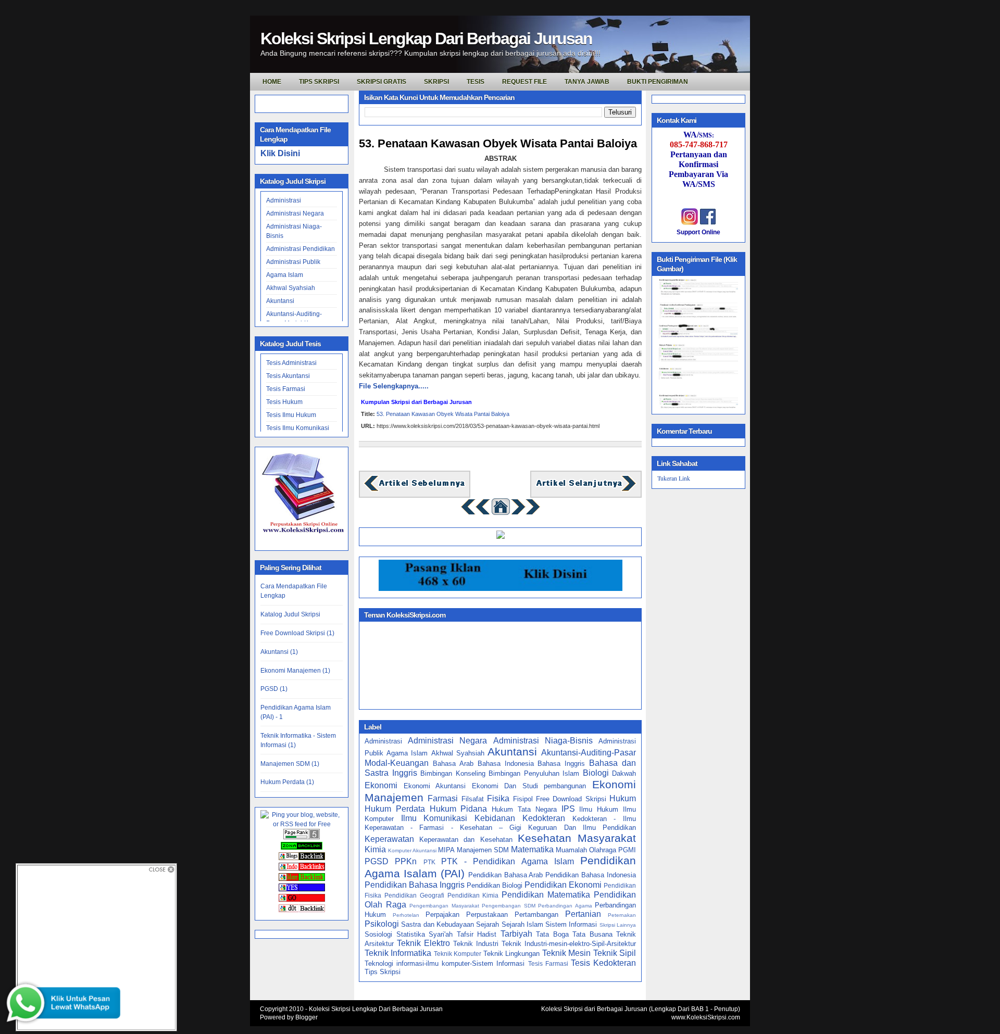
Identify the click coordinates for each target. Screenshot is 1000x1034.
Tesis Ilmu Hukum (291, 415)
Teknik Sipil (614, 953)
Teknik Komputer (457, 953)
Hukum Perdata (395, 808)
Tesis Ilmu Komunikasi (297, 428)
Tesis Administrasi (291, 363)
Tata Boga (552, 934)
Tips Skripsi (319, 81)
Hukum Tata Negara (524, 809)
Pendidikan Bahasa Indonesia (590, 875)
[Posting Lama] (586, 490)
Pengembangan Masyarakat (444, 906)
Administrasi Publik (293, 262)
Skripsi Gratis (381, 81)
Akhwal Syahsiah (290, 288)
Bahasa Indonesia (506, 763)
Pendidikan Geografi (414, 895)
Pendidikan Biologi (494, 885)
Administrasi (283, 200)
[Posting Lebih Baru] (414, 490)
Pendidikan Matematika (546, 894)
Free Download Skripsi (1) (297, 633)
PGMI (627, 850)
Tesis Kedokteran (603, 963)
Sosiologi (378, 934)
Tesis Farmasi (285, 389)
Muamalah (571, 850)
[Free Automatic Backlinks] (301, 847)
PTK (429, 862)
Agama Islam (284, 275)
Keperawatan (389, 839)
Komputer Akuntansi (412, 850)
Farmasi (443, 798)
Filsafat (472, 799)
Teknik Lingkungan (511, 953)
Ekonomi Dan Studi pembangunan (529, 786)
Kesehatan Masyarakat (577, 838)
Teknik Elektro (423, 943)
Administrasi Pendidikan (300, 249)
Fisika (498, 798)
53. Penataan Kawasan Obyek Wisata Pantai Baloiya (498, 143)
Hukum (622, 798)
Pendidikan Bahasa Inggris (415, 884)
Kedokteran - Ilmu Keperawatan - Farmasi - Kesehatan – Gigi (500, 823)
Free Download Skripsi (571, 799)
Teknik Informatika (398, 953)
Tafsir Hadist (477, 934)
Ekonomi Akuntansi (435, 786)
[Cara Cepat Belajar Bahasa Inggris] (500, 536)
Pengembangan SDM (508, 906)
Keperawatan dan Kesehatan (465, 839)
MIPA (446, 850)
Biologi (596, 772)
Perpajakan (442, 914)
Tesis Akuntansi (288, 376)
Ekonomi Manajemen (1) (295, 670)
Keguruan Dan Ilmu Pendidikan (582, 827)
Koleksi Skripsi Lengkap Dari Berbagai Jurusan (426, 38)
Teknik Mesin (566, 953)
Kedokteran (543, 818)
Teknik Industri (475, 944)
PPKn (406, 861)
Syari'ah (441, 934)
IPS (568, 808)
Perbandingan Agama (565, 906)
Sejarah (487, 924)
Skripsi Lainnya (617, 925)
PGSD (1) (274, 688)
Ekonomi (381, 785)
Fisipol (523, 799)
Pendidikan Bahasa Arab (505, 875)
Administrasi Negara (295, 213)
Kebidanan (494, 818)
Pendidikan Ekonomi (563, 884)
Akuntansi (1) (279, 651)
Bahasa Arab (453, 763)
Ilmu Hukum (598, 809)
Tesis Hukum (284, 402)
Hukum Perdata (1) (287, 782)
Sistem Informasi (571, 924)
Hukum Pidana (459, 808)
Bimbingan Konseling (452, 773)
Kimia (375, 849)
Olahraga (602, 850)
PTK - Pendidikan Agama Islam (507, 861)
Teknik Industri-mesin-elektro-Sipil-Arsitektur (569, 944)
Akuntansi (280, 301)
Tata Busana (592, 934)
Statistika (410, 934)
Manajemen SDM (483, 850)
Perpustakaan (487, 914)
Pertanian (583, 914)
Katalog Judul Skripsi (290, 614)
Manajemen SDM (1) (289, 763)
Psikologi (382, 923)
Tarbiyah (516, 933)
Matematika (532, 849)
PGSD (377, 861)
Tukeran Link (673, 478)
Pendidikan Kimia (473, 895)
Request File (524, 81)
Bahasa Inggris (561, 763)
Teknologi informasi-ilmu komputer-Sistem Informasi (444, 963)
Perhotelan (406, 915)
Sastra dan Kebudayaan (437, 924)
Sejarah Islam (522, 924)
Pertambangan (536, 914)
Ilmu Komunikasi (434, 818)
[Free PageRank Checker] (301, 837)
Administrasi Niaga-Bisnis (543, 740)
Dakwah (624, 773)
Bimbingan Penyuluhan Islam (534, 773)
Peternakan (622, 915)
